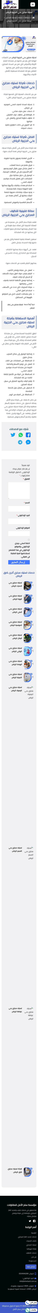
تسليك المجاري (31, 1245)
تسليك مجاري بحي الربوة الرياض (15, 597)
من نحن (33, 1257)
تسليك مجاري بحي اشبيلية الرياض (15, 675)
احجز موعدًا (32, 1261)
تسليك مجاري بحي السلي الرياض (15, 610)
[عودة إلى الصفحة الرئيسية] (33, 18)
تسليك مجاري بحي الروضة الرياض (15, 662)
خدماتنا (27, 18)
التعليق (26, 479)
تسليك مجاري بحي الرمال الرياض (15, 636)
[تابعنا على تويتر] (30, 1220)
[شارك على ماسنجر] (28, 442)
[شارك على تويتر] (13, 435)
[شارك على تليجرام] (20, 442)
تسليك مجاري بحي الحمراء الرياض (15, 584)
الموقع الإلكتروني (23, 528)
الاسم (27, 503)
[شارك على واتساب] (21, 435)
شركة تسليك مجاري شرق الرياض (15, 1170)
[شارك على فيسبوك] (28, 435)
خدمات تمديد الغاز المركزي (27, 1237)
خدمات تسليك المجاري (13, 18)
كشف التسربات (31, 1241)
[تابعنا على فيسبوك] (34, 1220)
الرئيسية (33, 1233)
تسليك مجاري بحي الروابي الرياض (15, 649)
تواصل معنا (31, 1267)
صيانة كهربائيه (31, 1249)
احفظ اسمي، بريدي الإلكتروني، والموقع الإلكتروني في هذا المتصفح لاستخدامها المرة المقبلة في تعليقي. (19, 550)
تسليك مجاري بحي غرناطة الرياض (15, 1010)
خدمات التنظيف (31, 1253)
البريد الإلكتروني (23, 515)
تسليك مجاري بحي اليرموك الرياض (15, 689)
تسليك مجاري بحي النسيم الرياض (15, 849)
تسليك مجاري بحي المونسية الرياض (15, 623)
